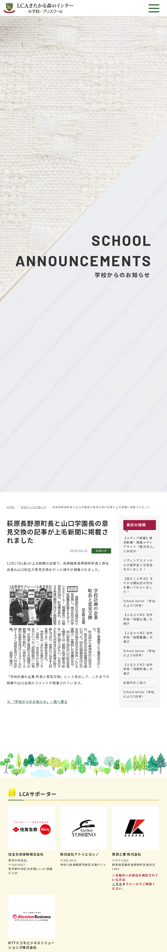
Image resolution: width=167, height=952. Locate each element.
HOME (11, 507)
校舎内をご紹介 (134, 682)
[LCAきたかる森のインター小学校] (38, 8)
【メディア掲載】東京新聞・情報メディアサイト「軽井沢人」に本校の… (139, 544)
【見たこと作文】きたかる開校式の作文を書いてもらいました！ (138, 585)
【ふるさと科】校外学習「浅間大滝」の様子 (138, 619)
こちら (117, 884)
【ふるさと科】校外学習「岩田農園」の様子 (138, 637)
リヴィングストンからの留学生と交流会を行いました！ (138, 564)
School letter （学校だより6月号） (139, 653)
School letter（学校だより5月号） (139, 694)
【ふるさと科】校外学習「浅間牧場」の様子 (138, 669)
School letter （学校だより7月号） (139, 603)
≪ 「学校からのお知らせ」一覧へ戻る (37, 701)
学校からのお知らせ (34, 507)
